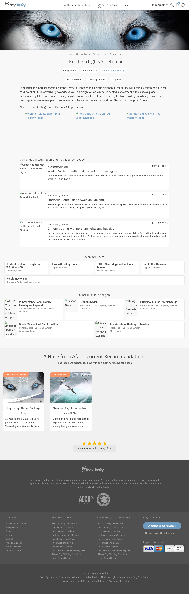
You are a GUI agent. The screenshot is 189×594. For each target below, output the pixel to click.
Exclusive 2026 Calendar (15, 375)
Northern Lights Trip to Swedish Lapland (76, 200)
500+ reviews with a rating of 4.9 (95, 448)
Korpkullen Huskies (154, 264)
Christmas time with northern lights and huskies (81, 228)
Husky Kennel (12, 527)
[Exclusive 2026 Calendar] (23, 387)
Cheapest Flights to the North (70, 408)
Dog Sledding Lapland (62, 546)
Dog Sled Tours (109, 5)
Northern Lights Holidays (76, 5)
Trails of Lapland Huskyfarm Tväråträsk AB (23, 266)
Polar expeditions (61, 517)
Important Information (16, 523)
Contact (9, 539)
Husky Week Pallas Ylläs (63, 543)
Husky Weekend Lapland (63, 531)
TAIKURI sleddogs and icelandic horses (115, 266)
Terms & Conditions (15, 550)
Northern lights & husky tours (114, 517)
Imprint (9, 535)
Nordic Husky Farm (17, 278)
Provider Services (14, 543)
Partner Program (13, 546)
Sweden (58, 166)
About (128, 5)
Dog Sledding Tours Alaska (64, 527)
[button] (176, 5)
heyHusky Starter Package (23, 408)
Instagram (168, 533)
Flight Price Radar (60, 375)
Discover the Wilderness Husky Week (68, 550)
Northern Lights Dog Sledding (65, 535)
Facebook (152, 533)
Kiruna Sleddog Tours (64, 264)
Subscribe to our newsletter (162, 525)
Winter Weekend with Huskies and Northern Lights (82, 171)
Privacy (9, 531)
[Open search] (171, 5)
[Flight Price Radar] (71, 387)
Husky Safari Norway (61, 558)
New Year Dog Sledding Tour (65, 523)
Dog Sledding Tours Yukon (64, 539)
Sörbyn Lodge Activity (113, 70)
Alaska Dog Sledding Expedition (66, 554)
